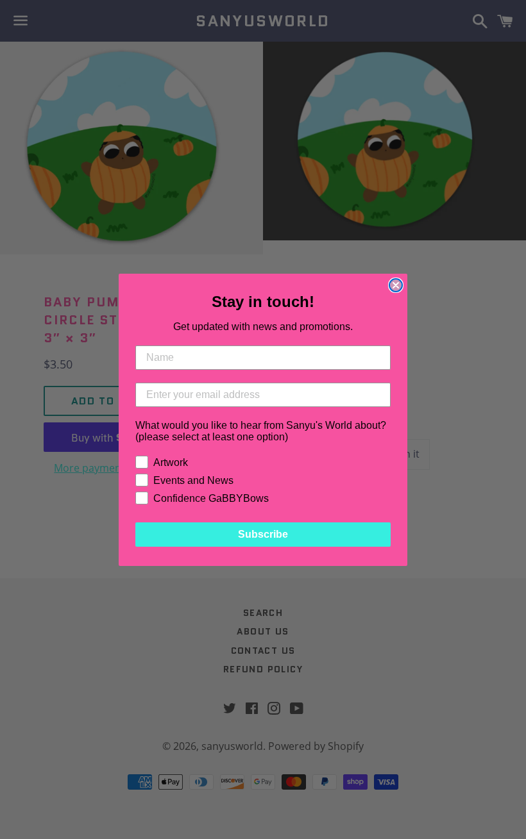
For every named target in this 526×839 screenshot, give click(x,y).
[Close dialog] (395, 285)
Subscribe (263, 534)
